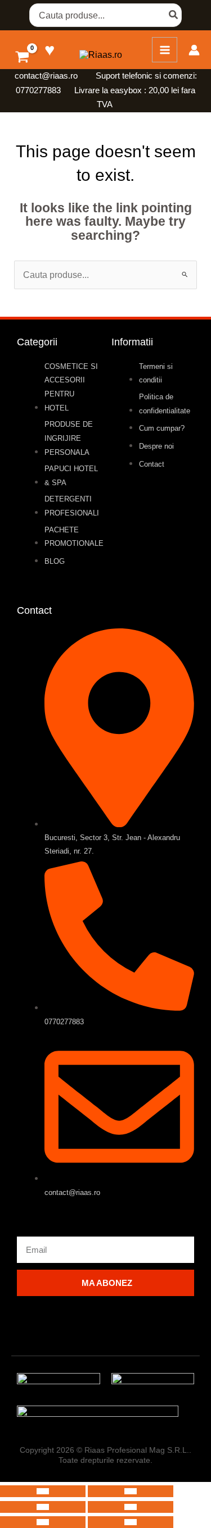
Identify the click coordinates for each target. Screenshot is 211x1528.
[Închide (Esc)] (130, 1507)
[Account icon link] (194, 50)
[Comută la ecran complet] (130, 1491)
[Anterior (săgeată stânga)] (43, 1522)
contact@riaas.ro (47, 75)
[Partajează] (43, 1507)
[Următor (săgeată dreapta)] (130, 1522)
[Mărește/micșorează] (43, 1491)
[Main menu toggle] (164, 49)
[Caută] (174, 15)
